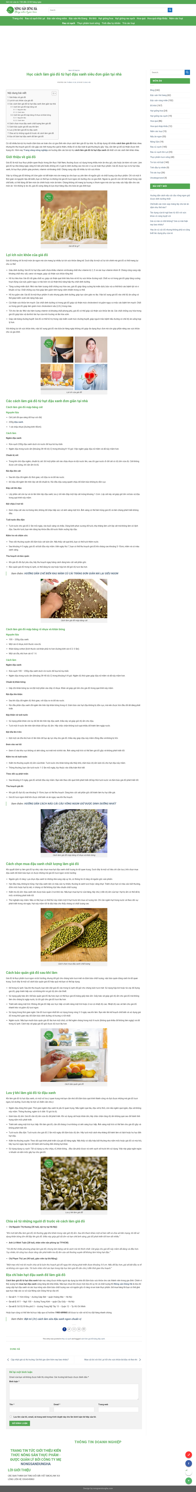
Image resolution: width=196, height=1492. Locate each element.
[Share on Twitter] (69, 1329)
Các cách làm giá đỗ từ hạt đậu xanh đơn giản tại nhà (32, 104)
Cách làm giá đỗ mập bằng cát (25, 107)
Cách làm (21, 112)
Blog (152, 90)
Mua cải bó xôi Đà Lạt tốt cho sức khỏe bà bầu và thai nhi (111, 1359)
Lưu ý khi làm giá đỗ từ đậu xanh (23, 130)
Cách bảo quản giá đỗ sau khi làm (24, 127)
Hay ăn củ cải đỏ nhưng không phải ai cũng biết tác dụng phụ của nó (170, 231)
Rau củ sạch (68, 23)
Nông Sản (154, 141)
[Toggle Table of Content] (53, 93)
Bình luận (14, 1381)
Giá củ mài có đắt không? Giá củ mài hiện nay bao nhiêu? (169, 223)
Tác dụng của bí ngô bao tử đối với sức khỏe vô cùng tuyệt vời (168, 214)
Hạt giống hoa (105, 18)
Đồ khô (93, 18)
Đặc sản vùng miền (57, 18)
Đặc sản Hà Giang (78, 18)
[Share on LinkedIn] (84, 1329)
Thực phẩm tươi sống (88, 23)
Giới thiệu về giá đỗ (17, 97)
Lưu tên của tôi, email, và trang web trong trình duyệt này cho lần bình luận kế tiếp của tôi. (54, 1417)
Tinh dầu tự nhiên (111, 23)
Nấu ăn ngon (156, 136)
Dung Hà (87, 82)
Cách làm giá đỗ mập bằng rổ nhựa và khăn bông (32, 115)
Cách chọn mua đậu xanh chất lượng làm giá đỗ (30, 123)
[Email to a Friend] (74, 1329)
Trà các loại (128, 23)
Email (57, 1404)
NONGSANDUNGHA (36, 1464)
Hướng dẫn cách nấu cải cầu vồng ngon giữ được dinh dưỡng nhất (170, 197)
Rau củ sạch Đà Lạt (35, 18)
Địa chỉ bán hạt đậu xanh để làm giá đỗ (26, 136)
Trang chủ (17, 18)
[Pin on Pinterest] (79, 1329)
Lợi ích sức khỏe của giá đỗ (21, 100)
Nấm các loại (176, 18)
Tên (11, 1404)
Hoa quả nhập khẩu (157, 18)
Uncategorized (157, 178)
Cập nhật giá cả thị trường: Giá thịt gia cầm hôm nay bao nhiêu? (39, 1359)
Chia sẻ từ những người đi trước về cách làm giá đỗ (31, 133)
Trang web (103, 1404)
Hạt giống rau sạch (125, 18)
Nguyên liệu (22, 110)
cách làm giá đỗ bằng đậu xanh (93, 1339)
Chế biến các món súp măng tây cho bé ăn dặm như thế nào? (169, 206)
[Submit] (170, 10)
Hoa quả (141, 18)
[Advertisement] (98, 45)
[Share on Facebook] (64, 1329)
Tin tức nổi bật (156, 162)
